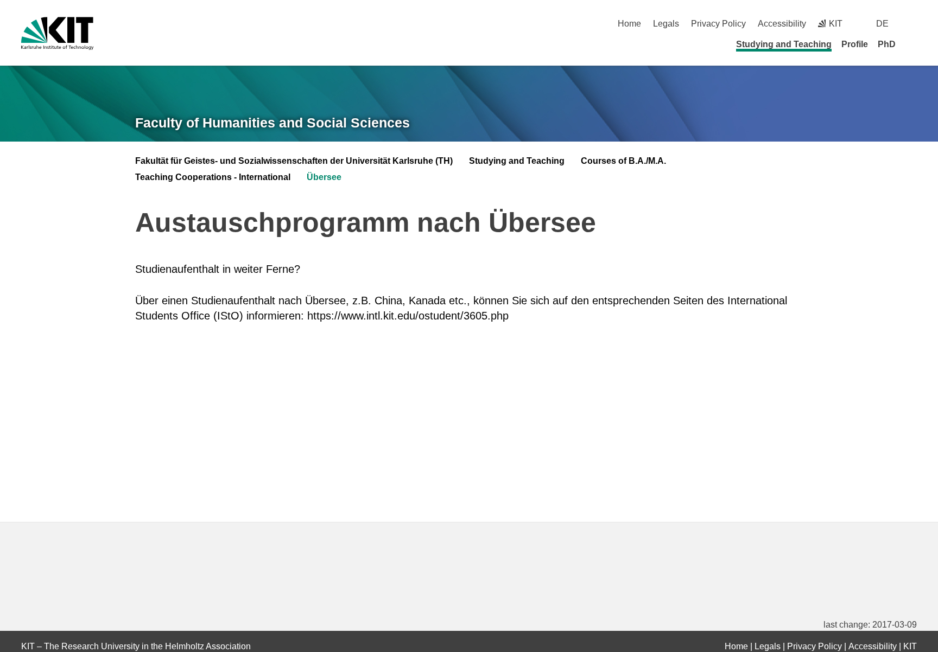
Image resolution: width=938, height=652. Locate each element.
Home (629, 23)
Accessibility (782, 23)
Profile (854, 44)
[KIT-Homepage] (57, 33)
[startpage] (913, 44)
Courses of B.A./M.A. (623, 160)
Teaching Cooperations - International (212, 177)
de (882, 23)
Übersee (324, 177)
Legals (666, 23)
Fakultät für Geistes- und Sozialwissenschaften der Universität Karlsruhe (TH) (294, 160)
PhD (887, 44)
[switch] (913, 23)
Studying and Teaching (784, 44)
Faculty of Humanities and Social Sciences (272, 122)
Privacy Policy (718, 23)
